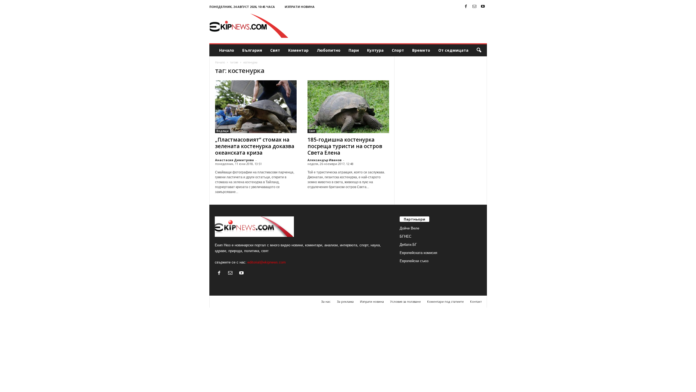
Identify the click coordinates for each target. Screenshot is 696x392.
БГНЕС (405, 236)
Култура (375, 50)
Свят (275, 50)
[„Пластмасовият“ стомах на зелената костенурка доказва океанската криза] (256, 106)
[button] (479, 50)
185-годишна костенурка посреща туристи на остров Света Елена (344, 146)
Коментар (298, 50)
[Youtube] (483, 7)
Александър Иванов (324, 160)
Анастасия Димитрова (234, 160)
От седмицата (453, 50)
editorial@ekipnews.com (266, 262)
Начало (226, 50)
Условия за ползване (405, 301)
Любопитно (328, 50)
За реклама (345, 301)
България (252, 50)
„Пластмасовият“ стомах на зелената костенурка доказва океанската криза (254, 146)
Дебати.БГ (408, 245)
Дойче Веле (409, 228)
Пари (354, 50)
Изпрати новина (300, 7)
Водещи (222, 131)
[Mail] (474, 7)
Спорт (398, 50)
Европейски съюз (414, 261)
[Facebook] (466, 7)
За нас (326, 301)
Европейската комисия (418, 253)
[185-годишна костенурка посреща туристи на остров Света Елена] (348, 106)
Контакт (476, 301)
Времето (421, 50)
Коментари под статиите (445, 301)
